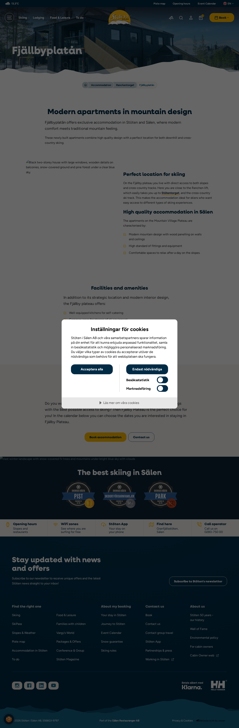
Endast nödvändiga (147, 369)
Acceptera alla (92, 369)
